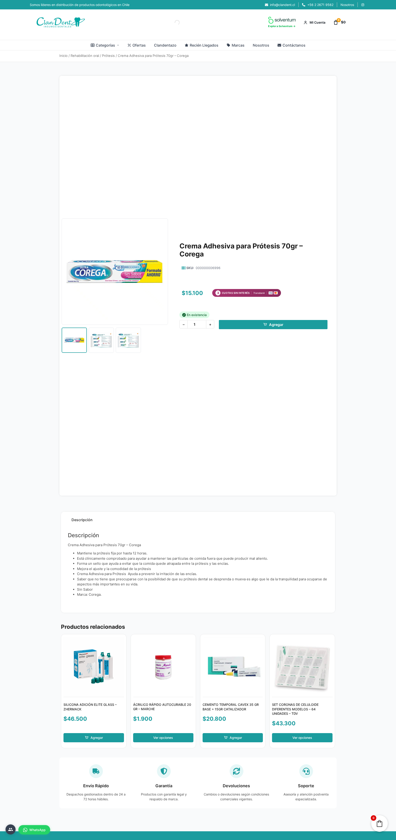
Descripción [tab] (82, 519)
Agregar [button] (97, 738)
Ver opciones (163, 738)
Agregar (276, 324)
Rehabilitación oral (85, 56)
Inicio (63, 56)
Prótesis (108, 56)
